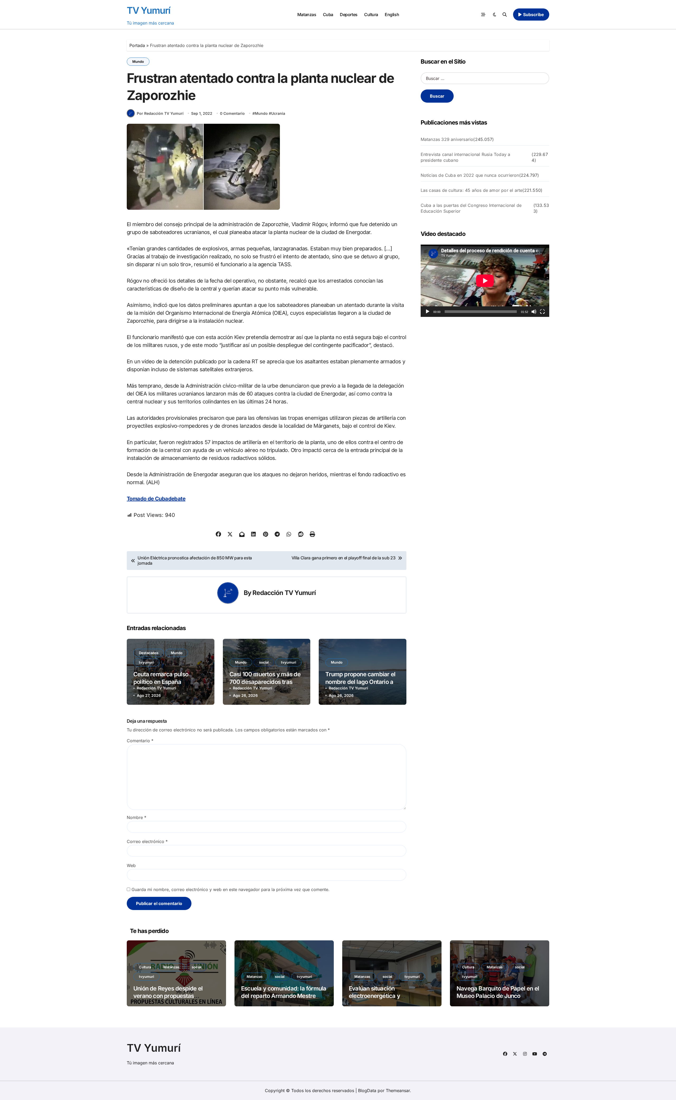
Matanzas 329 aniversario (447, 139)
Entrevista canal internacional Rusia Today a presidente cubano (465, 157)
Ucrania (278, 113)
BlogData (367, 1090)
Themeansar (398, 1090)
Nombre (136, 817)
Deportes (348, 14)
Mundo (138, 61)
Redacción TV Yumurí (284, 593)
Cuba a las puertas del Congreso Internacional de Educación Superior (471, 208)
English (392, 14)
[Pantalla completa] (542, 311)
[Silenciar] (534, 311)
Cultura (371, 14)
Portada (137, 45)
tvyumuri (146, 662)
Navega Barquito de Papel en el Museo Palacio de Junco (498, 992)
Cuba (328, 14)
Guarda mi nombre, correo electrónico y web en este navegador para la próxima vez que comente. (231, 889)
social (264, 662)
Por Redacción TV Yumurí (160, 113)
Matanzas (306, 14)
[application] (485, 281)
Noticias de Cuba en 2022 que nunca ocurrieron (470, 175)
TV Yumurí (148, 10)
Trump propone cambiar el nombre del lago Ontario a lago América (360, 682)
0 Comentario (232, 113)
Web (131, 865)
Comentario (140, 740)
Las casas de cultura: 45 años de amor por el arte (472, 190)
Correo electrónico (147, 841)
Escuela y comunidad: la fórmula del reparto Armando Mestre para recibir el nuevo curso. (283, 996)
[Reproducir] (427, 311)
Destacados (148, 653)
